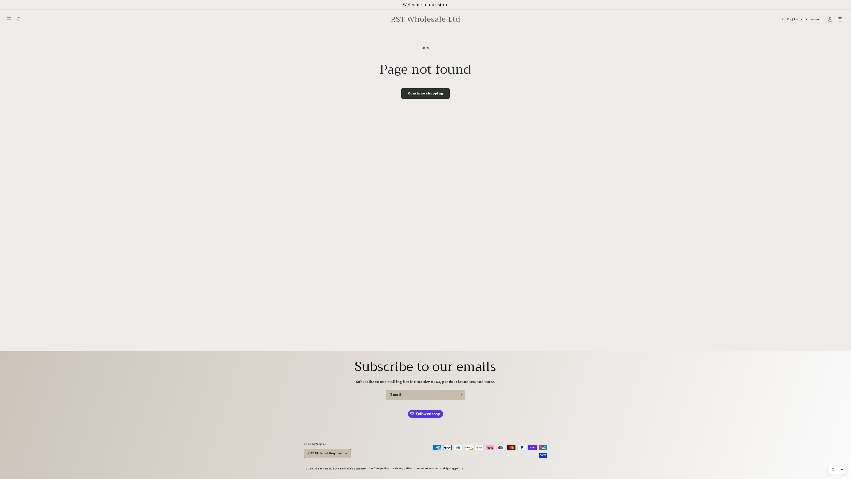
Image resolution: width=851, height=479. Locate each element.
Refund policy (379, 468)
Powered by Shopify (353, 468)
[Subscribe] (460, 395)
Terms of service (427, 468)
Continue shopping (425, 93)
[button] (9, 19)
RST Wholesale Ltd (326, 468)
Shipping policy (453, 468)
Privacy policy (402, 468)
